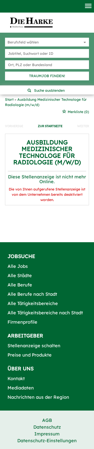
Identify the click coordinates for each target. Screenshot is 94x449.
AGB (47, 420)
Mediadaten (21, 388)
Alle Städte (20, 275)
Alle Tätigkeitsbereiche (33, 303)
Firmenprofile (22, 322)
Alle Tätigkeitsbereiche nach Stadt (45, 313)
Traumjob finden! (47, 76)
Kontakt (16, 378)
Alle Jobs (18, 266)
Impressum (47, 434)
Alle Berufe (20, 285)
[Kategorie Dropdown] (84, 42)
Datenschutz (47, 427)
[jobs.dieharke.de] (31, 22)
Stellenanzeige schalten (34, 345)
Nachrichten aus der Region (38, 397)
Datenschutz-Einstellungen (47, 440)
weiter (83, 126)
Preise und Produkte (30, 355)
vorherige (14, 126)
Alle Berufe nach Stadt (32, 294)
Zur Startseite (50, 126)
